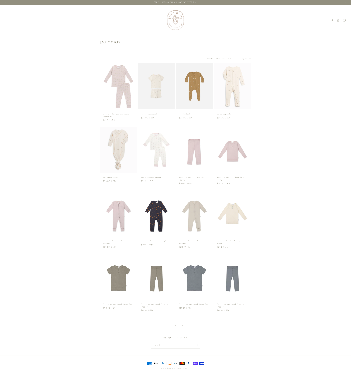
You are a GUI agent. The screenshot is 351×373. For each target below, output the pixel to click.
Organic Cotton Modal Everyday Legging (154, 305)
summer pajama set (149, 114)
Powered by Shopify (183, 368)
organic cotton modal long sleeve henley (230, 179)
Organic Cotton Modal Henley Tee (117, 304)
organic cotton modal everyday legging (191, 179)
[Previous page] (168, 326)
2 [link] (183, 326)
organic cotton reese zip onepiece (155, 241)
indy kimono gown (110, 177)
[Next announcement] (346, 2)
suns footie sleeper (186, 114)
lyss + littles (171, 368)
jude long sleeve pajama (151, 177)
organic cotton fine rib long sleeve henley (231, 242)
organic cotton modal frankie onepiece (115, 242)
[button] (6, 20)
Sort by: (210, 59)
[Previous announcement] (5, 2)
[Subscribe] (197, 345)
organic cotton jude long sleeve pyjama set (116, 115)
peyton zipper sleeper (225, 114)
